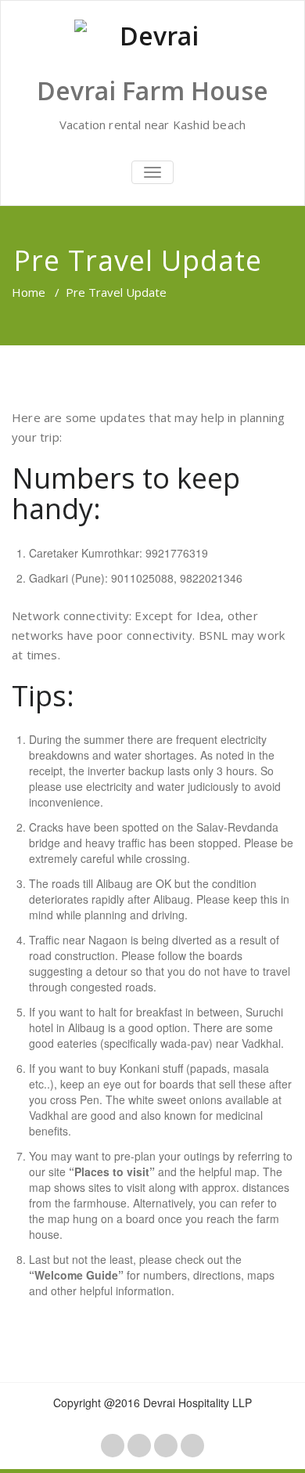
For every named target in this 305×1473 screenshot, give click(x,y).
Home (28, 292)
